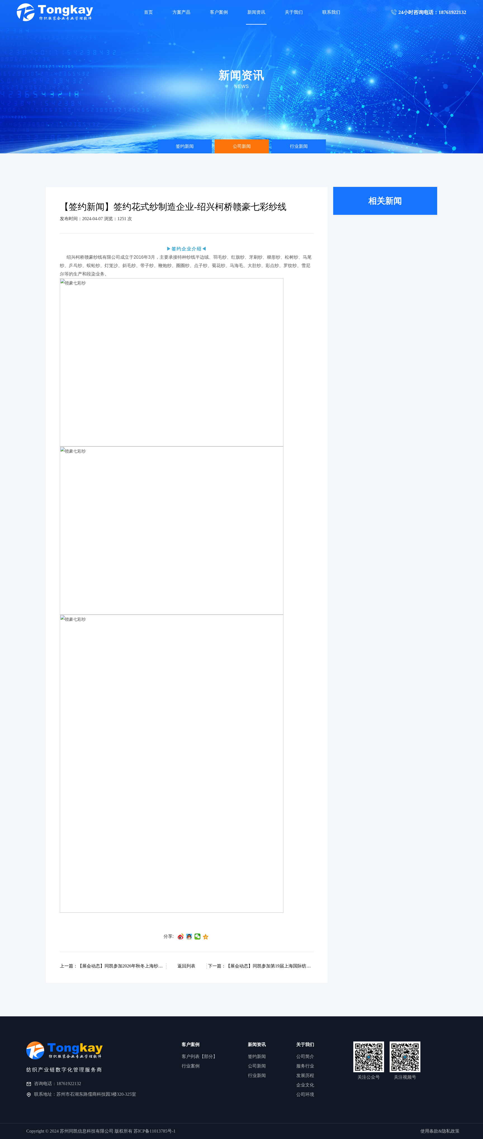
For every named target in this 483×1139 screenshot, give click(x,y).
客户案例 (219, 12)
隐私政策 (451, 1131)
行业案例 (191, 1066)
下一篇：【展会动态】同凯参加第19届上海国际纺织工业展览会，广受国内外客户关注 (260, 966)
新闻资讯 (256, 12)
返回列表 (186, 966)
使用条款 (429, 1131)
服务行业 (305, 1066)
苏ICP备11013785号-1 (155, 1131)
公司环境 (305, 1094)
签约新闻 (185, 146)
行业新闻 (299, 146)
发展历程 (305, 1075)
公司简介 (305, 1056)
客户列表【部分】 (199, 1056)
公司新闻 (242, 146)
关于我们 (294, 12)
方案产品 (181, 12)
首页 (148, 12)
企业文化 (305, 1085)
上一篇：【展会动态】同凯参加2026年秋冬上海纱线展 (112, 966)
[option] (184, 146)
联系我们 (331, 12)
